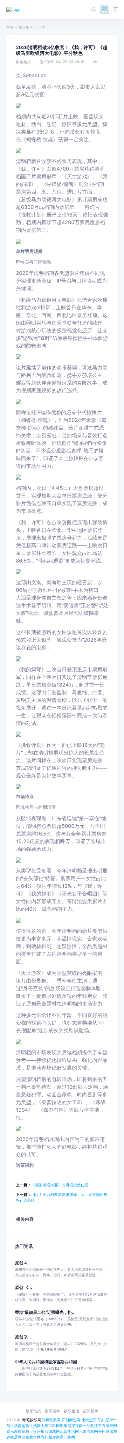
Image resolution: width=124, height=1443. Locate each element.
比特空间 (89, 1419)
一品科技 (90, 1425)
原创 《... (23, 1287)
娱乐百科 (52, 1411)
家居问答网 (65, 1437)
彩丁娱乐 (33, 1431)
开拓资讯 (105, 1431)
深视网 (77, 1425)
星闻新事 (90, 1411)
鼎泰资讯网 (50, 1419)
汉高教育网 (31, 1437)
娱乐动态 (33, 1411)
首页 (9, 27)
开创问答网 (70, 1419)
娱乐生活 (26, 27)
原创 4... (23, 1263)
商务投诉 (104, 1419)
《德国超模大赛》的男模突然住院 (59, 1184)
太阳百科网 (50, 1425)
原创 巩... (23, 1337)
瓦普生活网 (69, 1431)
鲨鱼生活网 (31, 1425)
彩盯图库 (48, 1437)
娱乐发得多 (15, 1431)
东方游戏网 (107, 1425)
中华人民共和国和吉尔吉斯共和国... (48, 1361)
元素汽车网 (88, 1431)
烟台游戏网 (50, 1431)
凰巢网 (65, 1425)
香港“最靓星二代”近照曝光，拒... (45, 1312)
